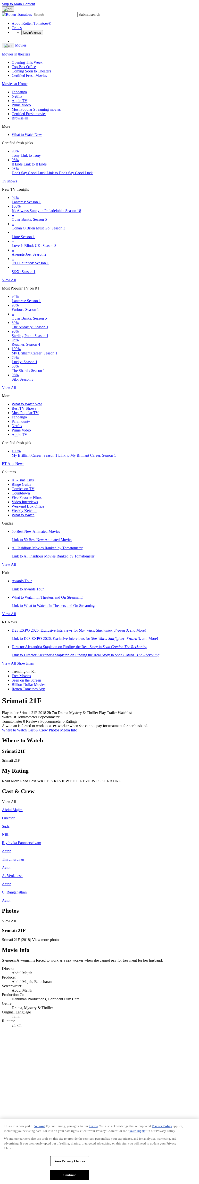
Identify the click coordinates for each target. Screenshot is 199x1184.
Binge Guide (21, 484)
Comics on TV (23, 489)
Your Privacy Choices (69, 1161)
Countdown (21, 493)
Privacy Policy (162, 1126)
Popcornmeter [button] (51, 721)
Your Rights (137, 1131)
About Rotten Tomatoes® (31, 23)
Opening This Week (27, 62)
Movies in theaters (16, 54)
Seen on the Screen (26, 680)
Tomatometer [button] (12, 721)
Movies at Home (14, 84)
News (19, 464)
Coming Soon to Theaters (31, 71)
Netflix (17, 96)
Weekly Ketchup (24, 511)
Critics (17, 28)
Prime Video (21, 105)
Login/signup (32, 32)
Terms (93, 1126)
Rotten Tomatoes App (28, 689)
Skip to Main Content (18, 4)
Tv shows (9, 181)
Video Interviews (25, 502)
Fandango (19, 92)
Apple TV (19, 101)
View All (9, 280)
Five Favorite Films (26, 497)
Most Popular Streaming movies (36, 109)
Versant (39, 1126)
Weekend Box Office (28, 506)
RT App (8, 464)
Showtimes (25, 663)
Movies (20, 45)
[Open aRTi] (8, 9)
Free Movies (21, 676)
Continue (69, 1175)
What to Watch (27, 135)
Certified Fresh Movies (29, 75)
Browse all (20, 118)
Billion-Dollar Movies (28, 684)
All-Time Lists (23, 480)
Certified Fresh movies (29, 114)
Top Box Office (24, 67)
